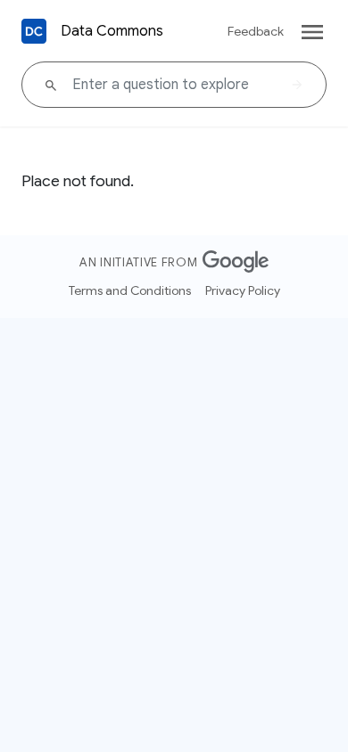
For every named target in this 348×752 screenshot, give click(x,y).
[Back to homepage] (33, 31)
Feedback (256, 31)
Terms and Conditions (130, 290)
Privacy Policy (242, 290)
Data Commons (112, 31)
